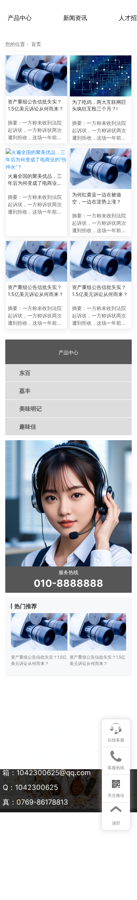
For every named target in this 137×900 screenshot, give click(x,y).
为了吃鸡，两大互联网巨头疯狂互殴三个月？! (99, 105)
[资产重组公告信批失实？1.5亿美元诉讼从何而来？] (36, 75)
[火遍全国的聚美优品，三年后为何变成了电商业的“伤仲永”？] (36, 159)
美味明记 (30, 408)
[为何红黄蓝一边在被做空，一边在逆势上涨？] (100, 168)
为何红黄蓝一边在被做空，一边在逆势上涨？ (96, 198)
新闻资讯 (75, 17)
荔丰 (25, 390)
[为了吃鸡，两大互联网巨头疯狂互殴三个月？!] (100, 75)
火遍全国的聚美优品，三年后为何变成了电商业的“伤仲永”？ (35, 179)
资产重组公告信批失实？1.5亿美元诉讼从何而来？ (36, 105)
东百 (25, 372)
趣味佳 (27, 426)
